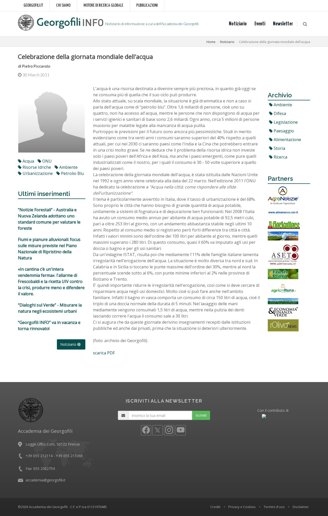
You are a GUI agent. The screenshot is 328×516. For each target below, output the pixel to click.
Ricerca (280, 157)
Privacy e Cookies (242, 506)
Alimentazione (287, 139)
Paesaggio (283, 131)
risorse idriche (36, 167)
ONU (46, 161)
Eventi (259, 23)
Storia (279, 148)
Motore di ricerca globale (103, 5)
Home (211, 42)
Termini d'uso (274, 506)
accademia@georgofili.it (45, 480)
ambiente (68, 167)
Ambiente (282, 105)
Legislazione (285, 122)
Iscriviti (201, 415)
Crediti (215, 506)
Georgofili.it (33, 5)
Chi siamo (63, 5)
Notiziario (238, 23)
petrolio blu (72, 173)
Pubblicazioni (147, 5)
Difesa (279, 113)
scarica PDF (104, 353)
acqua (28, 161)
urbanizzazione (37, 173)
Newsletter (283, 23)
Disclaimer (301, 506)
